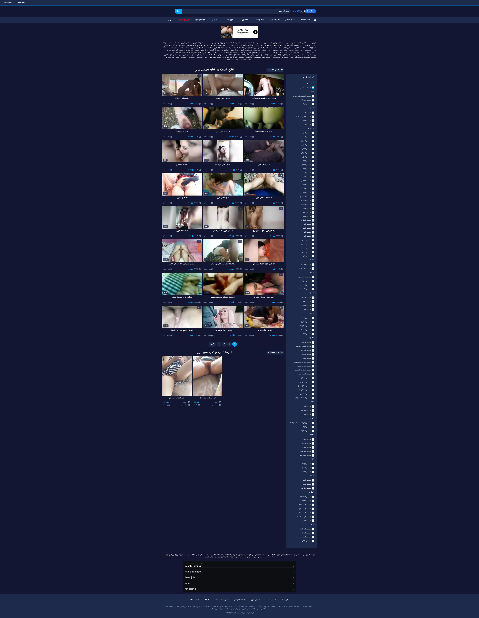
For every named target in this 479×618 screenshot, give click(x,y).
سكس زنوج (307, 427)
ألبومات (230, 20)
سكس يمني (306, 256)
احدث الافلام (305, 20)
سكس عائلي (306, 541)
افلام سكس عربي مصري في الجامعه (252, 48)
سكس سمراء (306, 431)
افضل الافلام (290, 20)
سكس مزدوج (306, 414)
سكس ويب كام (305, 124)
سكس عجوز (306, 301)
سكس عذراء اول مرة (304, 268)
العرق (312, 418)
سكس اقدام (306, 342)
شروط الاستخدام (221, 600)
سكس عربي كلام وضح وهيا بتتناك (258, 57)
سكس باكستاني (305, 169)
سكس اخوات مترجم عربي (233, 57)
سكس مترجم (306, 488)
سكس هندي (306, 248)
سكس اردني (307, 133)
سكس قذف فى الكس (303, 370)
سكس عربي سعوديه (188, 57)
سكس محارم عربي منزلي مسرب (179, 48)
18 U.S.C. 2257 (195, 600)
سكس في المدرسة (304, 517)
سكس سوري (306, 200)
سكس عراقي (306, 212)
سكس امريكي (306, 153)
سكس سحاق (306, 100)
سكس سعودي (305, 197)
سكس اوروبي (306, 157)
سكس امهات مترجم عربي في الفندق (268, 45)
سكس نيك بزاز (305, 394)
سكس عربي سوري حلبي (212, 57)
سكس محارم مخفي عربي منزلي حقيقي (275, 50)
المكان (311, 492)
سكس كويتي (306, 228)
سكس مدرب (306, 447)
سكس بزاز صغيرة (304, 277)
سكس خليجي (306, 189)
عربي (314, 43)
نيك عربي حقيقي (300, 48)
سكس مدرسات (305, 451)
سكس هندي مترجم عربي (253, 43)
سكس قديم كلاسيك (303, 117)
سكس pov (307, 113)
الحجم (312, 272)
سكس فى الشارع (305, 509)
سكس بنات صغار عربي (171, 57)
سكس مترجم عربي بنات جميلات (241, 45)
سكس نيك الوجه (305, 390)
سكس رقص (306, 358)
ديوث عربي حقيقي (257, 55)
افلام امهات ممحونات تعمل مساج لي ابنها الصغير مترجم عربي (223, 55)
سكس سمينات (305, 298)
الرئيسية (315, 20)
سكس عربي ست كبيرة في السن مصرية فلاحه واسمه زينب (191, 53)
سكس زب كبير (306, 285)
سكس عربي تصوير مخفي (280, 57)
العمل (312, 435)
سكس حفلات (306, 501)
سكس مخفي (306, 120)
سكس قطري (306, 220)
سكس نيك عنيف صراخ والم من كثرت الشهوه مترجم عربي (217, 43)
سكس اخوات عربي (308, 53)
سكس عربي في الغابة (220, 45)
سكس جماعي (306, 410)
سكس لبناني (306, 232)
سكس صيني (306, 208)
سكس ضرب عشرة (304, 366)
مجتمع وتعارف (200, 20)
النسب (311, 524)
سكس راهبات (306, 318)
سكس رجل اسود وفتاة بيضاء (300, 423)
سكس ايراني (306, 161)
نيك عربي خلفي (288, 48)
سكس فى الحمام (305, 505)
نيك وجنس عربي (305, 88)
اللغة (312, 476)
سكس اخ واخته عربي (171, 55)
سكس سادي (306, 468)
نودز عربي (199, 57)
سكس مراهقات (305, 305)
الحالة (312, 260)
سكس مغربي (306, 244)
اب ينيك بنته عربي (171, 50)
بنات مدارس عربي (300, 55)
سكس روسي (306, 193)
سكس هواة (306, 104)
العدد (312, 402)
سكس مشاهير (305, 455)
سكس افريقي (306, 145)
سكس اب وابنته (305, 529)
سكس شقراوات (305, 322)
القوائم (215, 20)
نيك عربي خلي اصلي (245, 59)
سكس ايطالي (306, 165)
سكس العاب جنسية (303, 346)
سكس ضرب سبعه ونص (302, 362)
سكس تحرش (306, 350)
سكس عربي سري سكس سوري (300, 50)
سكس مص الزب (305, 382)
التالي (212, 344)
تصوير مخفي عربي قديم (187, 55)
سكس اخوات (306, 533)
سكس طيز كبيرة (305, 289)
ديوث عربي (204, 50)
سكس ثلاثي (306, 406)
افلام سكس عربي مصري (201, 48)
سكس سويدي (305, 204)
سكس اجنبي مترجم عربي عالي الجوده (279, 55)
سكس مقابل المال (304, 386)
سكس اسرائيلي (305, 137)
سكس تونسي (306, 181)
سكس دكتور (306, 443)
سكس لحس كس (304, 374)
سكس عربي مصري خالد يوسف (297, 46)
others (311, 92)
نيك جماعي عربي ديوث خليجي (250, 50)
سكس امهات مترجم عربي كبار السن (303, 57)
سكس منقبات (306, 334)
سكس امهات (306, 537)
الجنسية (311, 128)
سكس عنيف (306, 472)
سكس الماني (306, 149)
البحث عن (310, 83)
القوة (312, 459)
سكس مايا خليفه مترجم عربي (224, 48)
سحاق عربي (235, 50)
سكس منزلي (306, 520)
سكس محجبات (305, 330)
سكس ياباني (306, 252)
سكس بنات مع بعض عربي (277, 53)
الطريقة (311, 338)
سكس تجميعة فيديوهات (302, 96)
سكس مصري (306, 240)
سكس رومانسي (305, 464)
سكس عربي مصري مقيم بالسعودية (252, 53)
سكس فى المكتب (304, 513)
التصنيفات (260, 20)
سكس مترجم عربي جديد (189, 50)
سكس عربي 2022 (275, 48)
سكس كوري (306, 224)
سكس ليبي (307, 236)
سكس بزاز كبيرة (305, 281)
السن (312, 293)
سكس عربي (186, 43)
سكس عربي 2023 (294, 52)
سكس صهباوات (305, 326)
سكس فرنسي (306, 216)
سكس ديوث (306, 354)
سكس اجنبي (306, 480)
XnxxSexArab (236, 613)
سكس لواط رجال (185, 20)
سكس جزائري (306, 185)
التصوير (311, 108)
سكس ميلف (306, 309)
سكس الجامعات (305, 497)
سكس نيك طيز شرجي (303, 398)
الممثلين (245, 20)
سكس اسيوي (306, 141)
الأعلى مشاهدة (275, 20)
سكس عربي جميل (232, 59)
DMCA (207, 600)
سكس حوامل (306, 264)
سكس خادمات (305, 439)
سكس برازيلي (306, 173)
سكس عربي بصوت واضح (219, 50)
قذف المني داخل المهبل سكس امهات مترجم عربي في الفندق (287, 43)
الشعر (312, 313)
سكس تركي (307, 177)
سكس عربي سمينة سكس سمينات (225, 53)
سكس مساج (306, 378)
